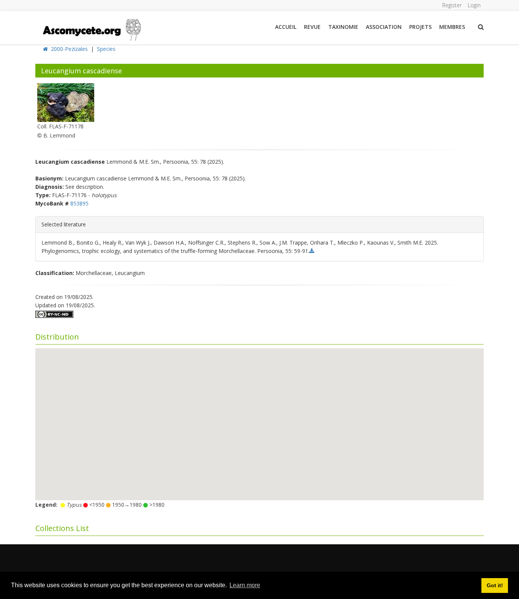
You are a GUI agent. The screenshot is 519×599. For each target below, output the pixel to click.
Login (474, 5)
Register (452, 5)
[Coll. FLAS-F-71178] (65, 102)
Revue (312, 26)
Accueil (285, 26)
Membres (452, 26)
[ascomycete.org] (91, 29)
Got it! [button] (495, 585)
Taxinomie (343, 26)
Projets (420, 26)
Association (384, 26)
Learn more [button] (244, 585)
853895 (79, 203)
